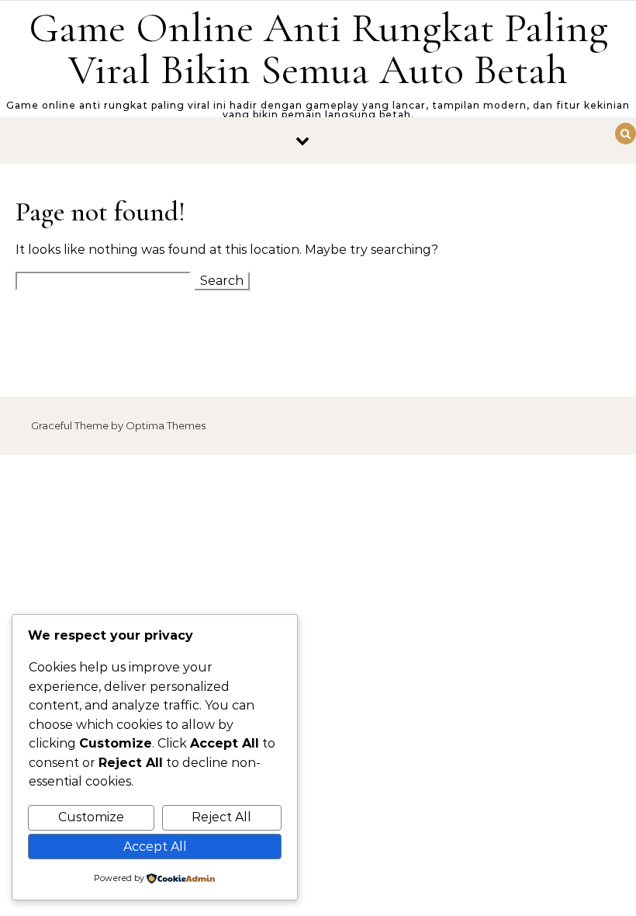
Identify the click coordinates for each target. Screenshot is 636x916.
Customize (91, 817)
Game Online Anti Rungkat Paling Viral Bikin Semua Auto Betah (318, 48)
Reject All (221, 817)
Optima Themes (166, 425)
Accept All (155, 846)
